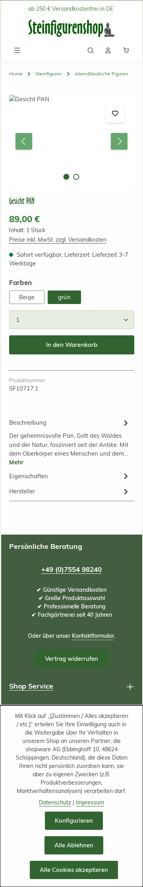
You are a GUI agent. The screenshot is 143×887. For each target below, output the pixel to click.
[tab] (69, 441)
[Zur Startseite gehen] (71, 28)
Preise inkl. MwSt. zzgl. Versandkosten (57, 239)
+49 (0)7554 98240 (71, 569)
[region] (71, 141)
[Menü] (17, 50)
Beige (27, 297)
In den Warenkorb (71, 344)
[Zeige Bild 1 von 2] (67, 177)
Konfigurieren (74, 820)
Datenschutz (55, 802)
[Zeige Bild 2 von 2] (76, 177)
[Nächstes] (119, 141)
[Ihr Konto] (108, 50)
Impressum (90, 802)
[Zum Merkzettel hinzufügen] (115, 113)
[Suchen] (91, 50)
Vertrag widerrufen (71, 658)
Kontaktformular (93, 635)
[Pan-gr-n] (71, 141)
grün (64, 297)
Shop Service (31, 685)
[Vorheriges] (23, 141)
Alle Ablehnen (73, 845)
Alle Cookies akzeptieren (74, 870)
